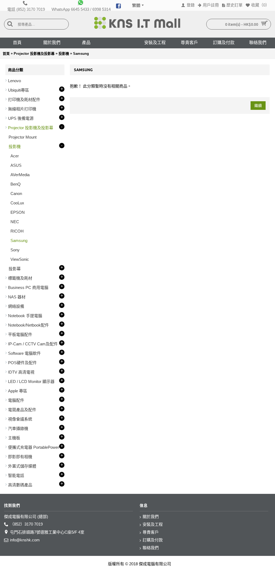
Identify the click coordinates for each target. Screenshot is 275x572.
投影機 (64, 54)
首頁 (6, 54)
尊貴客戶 (151, 532)
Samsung (81, 54)
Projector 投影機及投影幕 (34, 54)
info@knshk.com (25, 540)
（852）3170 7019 (26, 524)
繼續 (258, 105)
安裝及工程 (153, 524)
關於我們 (151, 516)
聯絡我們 (151, 547)
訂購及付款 (153, 540)
